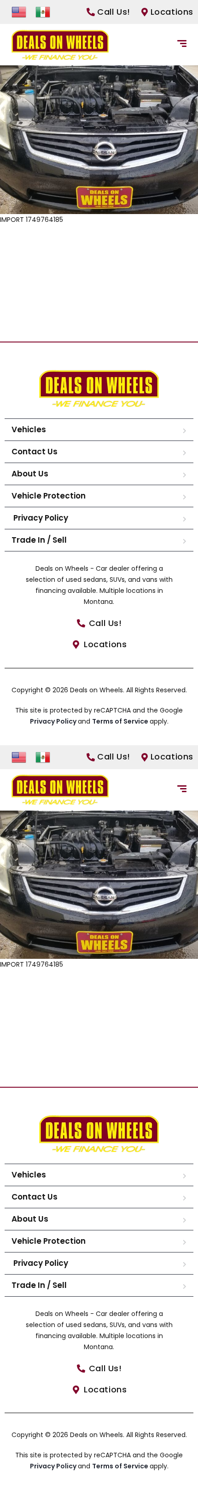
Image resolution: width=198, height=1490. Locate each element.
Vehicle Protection (49, 495)
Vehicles (29, 429)
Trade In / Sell (39, 539)
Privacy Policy (40, 517)
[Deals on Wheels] (60, 45)
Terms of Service (121, 721)
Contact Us (35, 451)
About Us (30, 473)
